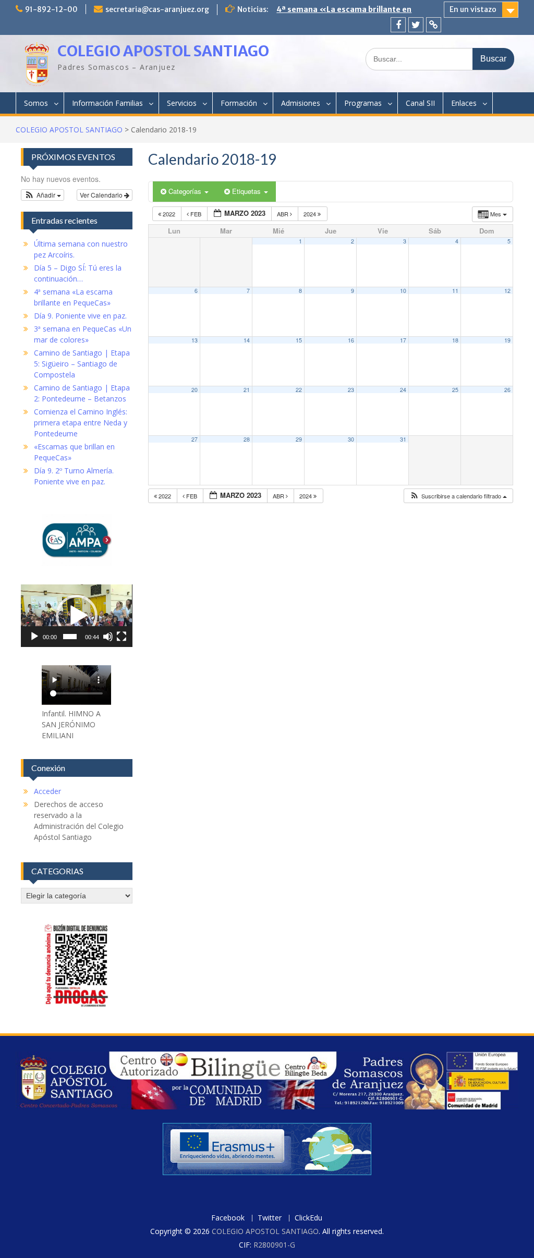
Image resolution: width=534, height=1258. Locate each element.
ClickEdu (308, 1218)
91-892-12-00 (51, 9)
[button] (458, 496)
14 (247, 340)
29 (299, 439)
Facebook (228, 1218)
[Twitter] (415, 24)
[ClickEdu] (433, 24)
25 (455, 390)
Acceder (47, 791)
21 (247, 390)
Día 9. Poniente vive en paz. (327, 9)
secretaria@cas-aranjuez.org (157, 9)
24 (403, 390)
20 (194, 390)
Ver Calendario (102, 194)
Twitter (270, 1218)
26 (507, 390)
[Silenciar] (108, 636)
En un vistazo (473, 9)
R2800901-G (274, 1245)
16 (351, 340)
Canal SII (420, 103)
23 (351, 390)
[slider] (70, 636)
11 (455, 291)
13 (194, 340)
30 (351, 439)
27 (194, 439)
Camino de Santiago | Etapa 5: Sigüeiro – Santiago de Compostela (82, 364)
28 (247, 439)
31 (403, 439)
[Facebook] (398, 24)
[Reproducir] (34, 636)
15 (299, 340)
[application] (76, 615)
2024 (311, 214)
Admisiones (300, 103)
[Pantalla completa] (121, 636)
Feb (196, 214)
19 (507, 340)
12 (507, 291)
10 (403, 291)
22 (299, 390)
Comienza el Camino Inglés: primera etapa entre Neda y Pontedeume (80, 422)
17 (403, 340)
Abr (283, 214)
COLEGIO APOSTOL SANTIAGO (163, 51)
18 (455, 340)
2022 (169, 214)
